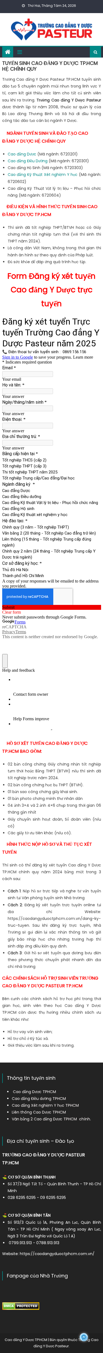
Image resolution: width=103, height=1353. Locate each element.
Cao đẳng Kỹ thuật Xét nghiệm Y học (43, 174)
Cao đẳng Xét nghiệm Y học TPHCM (45, 1105)
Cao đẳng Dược (22, 154)
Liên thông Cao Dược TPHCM (39, 1112)
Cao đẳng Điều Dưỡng (28, 161)
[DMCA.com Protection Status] (20, 1306)
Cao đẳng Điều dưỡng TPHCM (39, 1098)
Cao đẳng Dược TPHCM (34, 1091)
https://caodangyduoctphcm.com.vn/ (57, 1253)
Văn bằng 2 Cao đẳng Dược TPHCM (44, 1119)
